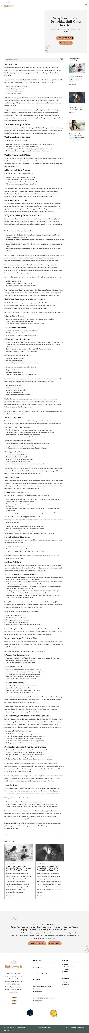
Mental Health (63, 29)
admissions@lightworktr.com (41, 974)
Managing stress (19, 144)
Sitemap (49, 1027)
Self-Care (71, 29)
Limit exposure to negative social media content (21, 335)
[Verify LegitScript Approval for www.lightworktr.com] (30, 1015)
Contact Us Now (65, 43)
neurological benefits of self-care (15, 196)
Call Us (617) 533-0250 (64, 38)
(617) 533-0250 (37, 967)
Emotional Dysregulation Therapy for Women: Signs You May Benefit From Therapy (18, 868)
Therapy (66, 971)
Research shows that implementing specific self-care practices (35, 305)
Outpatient (66, 969)
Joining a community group (15, 184)
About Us (66, 982)
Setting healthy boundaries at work (17, 182)
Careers (65, 986)
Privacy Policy (42, 1027)
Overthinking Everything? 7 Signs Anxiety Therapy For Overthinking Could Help (48, 868)
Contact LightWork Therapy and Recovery (38, 823)
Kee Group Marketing (78, 1027)
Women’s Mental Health (69, 966)
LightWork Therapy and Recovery (17, 98)
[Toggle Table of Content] (61, 59)
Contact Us (66, 984)
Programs (66, 964)
